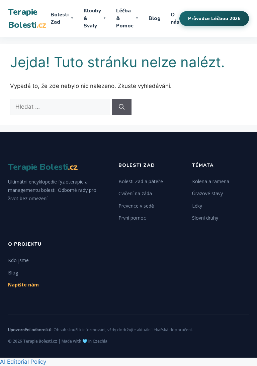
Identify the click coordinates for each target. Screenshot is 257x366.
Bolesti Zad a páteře (140, 181)
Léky (197, 206)
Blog (155, 18)
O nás (175, 18)
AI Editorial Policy (23, 361)
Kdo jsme (18, 260)
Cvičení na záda (135, 193)
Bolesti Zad (62, 18)
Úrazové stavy (207, 193)
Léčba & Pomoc (127, 18)
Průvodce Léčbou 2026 (214, 18)
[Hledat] (122, 107)
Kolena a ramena (210, 181)
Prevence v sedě (136, 206)
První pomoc (132, 218)
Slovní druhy (205, 218)
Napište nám (23, 284)
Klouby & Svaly (95, 18)
